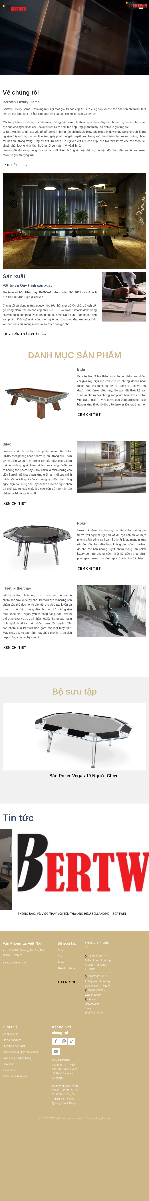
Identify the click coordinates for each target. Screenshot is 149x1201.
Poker (61, 962)
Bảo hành (8, 1064)
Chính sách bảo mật (15, 1076)
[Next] (139, 745)
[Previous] (10, 745)
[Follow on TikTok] (71, 1041)
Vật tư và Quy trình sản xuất (27, 285)
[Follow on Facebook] (56, 1041)
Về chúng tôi (10, 1033)
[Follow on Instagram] (63, 1041)
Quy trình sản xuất (14, 1045)
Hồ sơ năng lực (12, 1039)
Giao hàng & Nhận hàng (17, 1058)
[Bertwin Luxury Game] (42, 8)
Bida (60, 950)
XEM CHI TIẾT (89, 414)
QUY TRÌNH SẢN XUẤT (21, 334)
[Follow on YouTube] (56, 1051)
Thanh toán (9, 1070)
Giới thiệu (11, 1027)
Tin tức (18, 818)
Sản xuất (14, 276)
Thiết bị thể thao (66, 968)
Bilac (60, 956)
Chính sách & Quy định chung (21, 1051)
